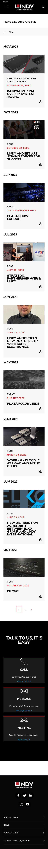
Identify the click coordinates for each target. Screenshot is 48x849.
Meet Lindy (23, 739)
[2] (31, 609)
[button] (43, 7)
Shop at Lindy (11, 833)
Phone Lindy (23, 681)
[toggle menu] (5, 7)
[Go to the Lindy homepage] (24, 7)
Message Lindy (23, 710)
